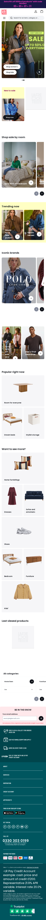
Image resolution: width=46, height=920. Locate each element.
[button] (41, 11)
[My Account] (35, 11)
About (5, 766)
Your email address (10, 714)
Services (6, 775)
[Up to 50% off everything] (23, 49)
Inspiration (7, 783)
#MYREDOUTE (7, 800)
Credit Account (8, 792)
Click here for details (33, 867)
